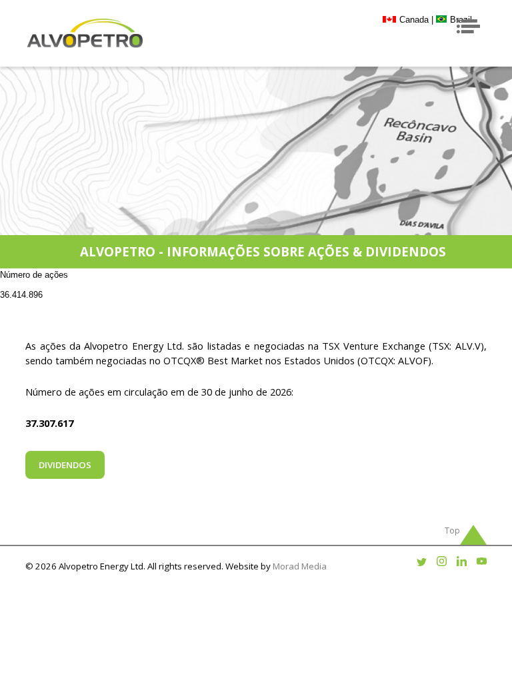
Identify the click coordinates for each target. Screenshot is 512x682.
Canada (414, 20)
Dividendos (65, 465)
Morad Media (300, 566)
